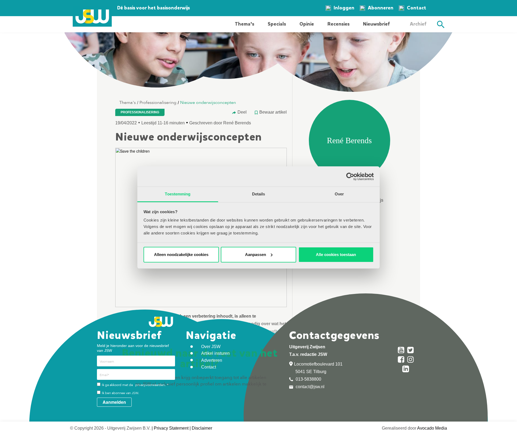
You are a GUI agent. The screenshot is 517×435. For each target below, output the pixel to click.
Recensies (338, 24)
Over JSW (211, 346)
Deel (242, 112)
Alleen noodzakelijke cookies (181, 254)
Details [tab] (258, 194)
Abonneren (380, 8)
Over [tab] (339, 194)
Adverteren (211, 360)
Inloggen (344, 8)
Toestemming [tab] (177, 194)
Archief (418, 24)
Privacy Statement (171, 428)
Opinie (306, 24)
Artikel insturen (215, 353)
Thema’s (244, 24)
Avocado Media (432, 428)
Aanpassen (255, 254)
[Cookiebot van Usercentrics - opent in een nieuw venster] (350, 177)
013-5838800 (308, 379)
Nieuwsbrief (376, 24)
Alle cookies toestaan (336, 254)
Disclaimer (202, 428)
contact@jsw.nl (309, 386)
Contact (416, 8)
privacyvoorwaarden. (150, 385)
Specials (277, 24)
